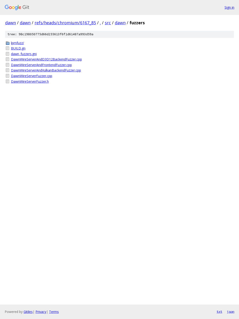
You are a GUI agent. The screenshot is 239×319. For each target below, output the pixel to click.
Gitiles (28, 311)
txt (219, 311)
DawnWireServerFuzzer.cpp (31, 76)
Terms (54, 311)
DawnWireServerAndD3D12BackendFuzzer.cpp (46, 59)
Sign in (229, 7)
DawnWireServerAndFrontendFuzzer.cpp (41, 65)
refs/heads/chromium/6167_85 (65, 22)
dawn (10, 22)
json (230, 311)
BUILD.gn (18, 48)
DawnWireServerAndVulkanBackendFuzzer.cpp (46, 70)
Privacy (40, 311)
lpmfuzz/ (17, 43)
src (108, 22)
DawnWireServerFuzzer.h (30, 81)
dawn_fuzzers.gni (24, 54)
